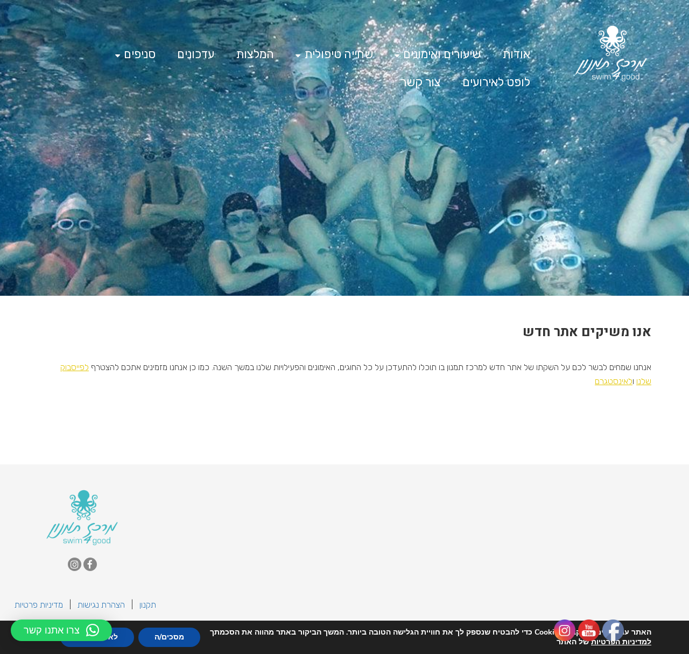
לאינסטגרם (613, 381)
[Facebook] (90, 564)
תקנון (147, 605)
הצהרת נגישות (101, 605)
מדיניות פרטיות (39, 605)
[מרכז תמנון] (82, 516)
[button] (61, 630)
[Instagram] (74, 564)
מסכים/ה (169, 637)
